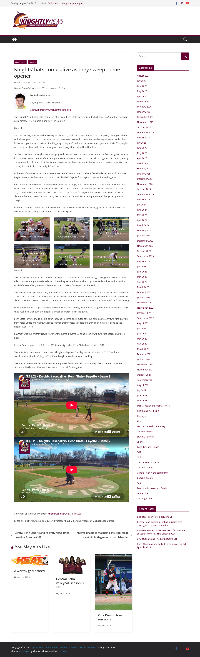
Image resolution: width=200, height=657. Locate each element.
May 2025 (142, 153)
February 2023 (144, 292)
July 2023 (141, 266)
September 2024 (145, 194)
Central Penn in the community (152, 472)
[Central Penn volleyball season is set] (71, 556)
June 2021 (142, 395)
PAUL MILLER (39, 82)
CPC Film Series (145, 467)
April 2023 (142, 281)
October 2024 (144, 189)
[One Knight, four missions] (113, 556)
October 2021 (144, 374)
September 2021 (145, 379)
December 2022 (145, 302)
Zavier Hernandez (106, 257)
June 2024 (142, 209)
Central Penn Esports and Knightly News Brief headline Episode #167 (42, 535)
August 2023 (143, 261)
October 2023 (144, 251)
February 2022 (144, 354)
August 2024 (143, 199)
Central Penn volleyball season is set (70, 583)
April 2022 (142, 343)
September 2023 (145, 256)
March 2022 (143, 348)
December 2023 (145, 240)
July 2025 (141, 142)
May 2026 (142, 91)
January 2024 (143, 235)
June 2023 (142, 271)
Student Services (145, 436)
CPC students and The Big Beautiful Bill (157, 538)
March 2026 (143, 101)
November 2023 (145, 245)
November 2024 (145, 183)
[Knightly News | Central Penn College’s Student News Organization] (14, 39)
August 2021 (143, 385)
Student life (142, 493)
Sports (32, 62)
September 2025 (145, 132)
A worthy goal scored (29, 571)
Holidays (141, 416)
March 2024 (143, 225)
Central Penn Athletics (148, 462)
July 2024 (141, 204)
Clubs (139, 457)
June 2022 (142, 333)
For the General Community (151, 426)
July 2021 (141, 390)
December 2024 (145, 178)
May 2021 (142, 400)
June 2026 (142, 86)
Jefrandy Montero (108, 225)
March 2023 (20, 62)
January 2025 (143, 173)
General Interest (145, 431)
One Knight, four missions (110, 617)
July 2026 (141, 80)
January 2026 (143, 111)
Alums (140, 421)
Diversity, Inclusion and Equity (152, 488)
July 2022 (141, 328)
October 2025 (144, 127)
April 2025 (142, 158)
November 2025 (145, 122)
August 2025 (143, 137)
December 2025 (145, 116)
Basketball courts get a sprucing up (154, 516)
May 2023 (142, 276)
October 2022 (144, 312)
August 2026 (143, 75)
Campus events (145, 477)
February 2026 (144, 106)
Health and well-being (148, 410)
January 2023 (143, 297)
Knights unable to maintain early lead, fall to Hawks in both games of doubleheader (103, 535)
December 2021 (145, 364)
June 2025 (142, 147)
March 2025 (143, 163)
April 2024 (142, 220)
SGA (139, 452)
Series (140, 483)
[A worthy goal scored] (29, 556)
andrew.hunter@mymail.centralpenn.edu (50, 109)
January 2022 (143, 359)
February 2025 (144, 168)
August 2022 (143, 323)
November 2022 (145, 307)
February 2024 (144, 230)
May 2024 (142, 214)
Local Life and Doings (148, 446)
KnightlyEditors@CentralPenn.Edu (64, 513)
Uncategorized (144, 498)
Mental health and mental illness (153, 405)
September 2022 (145, 318)
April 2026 (142, 96)
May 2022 (142, 338)
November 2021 (145, 369)
